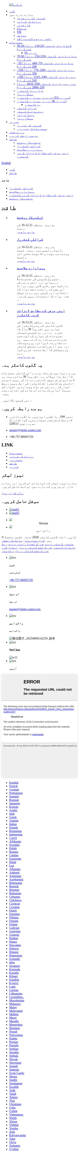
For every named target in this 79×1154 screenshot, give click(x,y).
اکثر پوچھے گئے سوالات (34, 39)
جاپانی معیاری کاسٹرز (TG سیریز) (43, 97)
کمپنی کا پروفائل (31, 18)
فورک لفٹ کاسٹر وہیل (35, 547)
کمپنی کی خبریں (29, 125)
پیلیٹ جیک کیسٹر (30, 111)
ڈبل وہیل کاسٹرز (30, 90)
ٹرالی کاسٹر (27, 108)
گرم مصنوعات (35, 540)
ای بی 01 (31, 52)
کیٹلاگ (21, 28)
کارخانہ (23, 25)
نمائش (21, 35)
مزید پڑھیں (26, 232)
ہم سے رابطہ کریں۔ (23, 135)
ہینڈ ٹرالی (26, 115)
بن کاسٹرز (33, 104)
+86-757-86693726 (21, 580)
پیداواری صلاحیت (30, 149)
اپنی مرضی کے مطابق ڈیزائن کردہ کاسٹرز (41, 195)
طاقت (13, 139)
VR (19, 32)
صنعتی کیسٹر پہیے (59, 544)
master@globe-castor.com (25, 430)
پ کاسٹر (8, 551)
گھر (12, 11)
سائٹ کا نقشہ (12, 540)
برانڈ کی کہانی (29, 21)
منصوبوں (16, 460)
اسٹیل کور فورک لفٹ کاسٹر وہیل (25, 549)
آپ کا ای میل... (12, 493)
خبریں (14, 122)
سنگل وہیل (25, 94)
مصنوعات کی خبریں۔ (32, 128)
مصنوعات (16, 42)
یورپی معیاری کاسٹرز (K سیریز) (41, 101)
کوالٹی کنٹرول (29, 146)
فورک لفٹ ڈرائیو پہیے (26, 544)
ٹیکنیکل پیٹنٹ (29, 142)
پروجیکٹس (17, 132)
